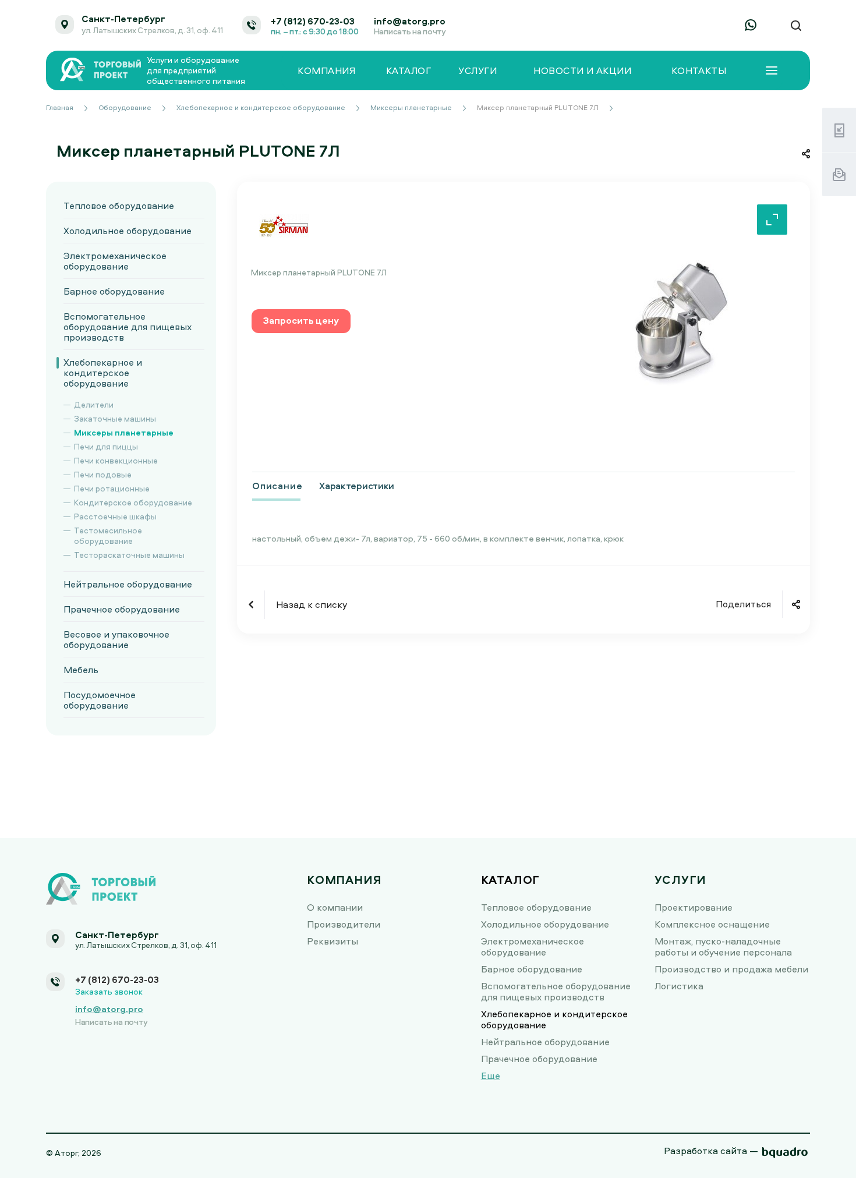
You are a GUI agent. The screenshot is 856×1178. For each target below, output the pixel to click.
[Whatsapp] (750, 25)
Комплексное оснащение (712, 924)
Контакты (699, 71)
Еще (490, 1075)
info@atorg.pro (409, 21)
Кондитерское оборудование (133, 502)
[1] (677, 319)
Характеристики (356, 485)
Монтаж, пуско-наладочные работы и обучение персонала (723, 946)
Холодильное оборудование (127, 230)
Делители (94, 404)
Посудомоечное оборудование (99, 700)
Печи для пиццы (106, 446)
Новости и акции (582, 71)
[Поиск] (796, 25)
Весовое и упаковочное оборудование (116, 639)
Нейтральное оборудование (127, 584)
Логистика (679, 985)
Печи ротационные (112, 488)
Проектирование (694, 907)
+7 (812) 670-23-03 (313, 21)
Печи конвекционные (116, 460)
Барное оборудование (114, 291)
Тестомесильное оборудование (108, 535)
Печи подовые (103, 474)
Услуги (477, 71)
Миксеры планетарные (124, 432)
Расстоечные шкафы (115, 516)
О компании (335, 907)
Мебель (80, 669)
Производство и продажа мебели (731, 969)
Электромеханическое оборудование (115, 261)
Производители (343, 924)
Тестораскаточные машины (129, 554)
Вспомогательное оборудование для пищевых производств (127, 327)
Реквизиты (332, 941)
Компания (326, 71)
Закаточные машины (115, 418)
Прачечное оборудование (121, 609)
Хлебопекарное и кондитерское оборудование (102, 373)
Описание (277, 485)
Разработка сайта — (711, 1150)
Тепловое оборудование (118, 205)
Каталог (408, 71)
